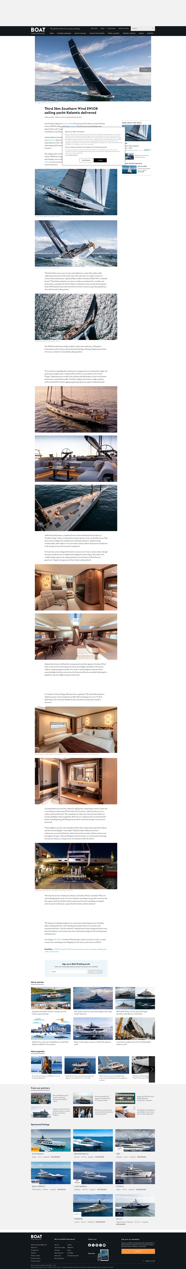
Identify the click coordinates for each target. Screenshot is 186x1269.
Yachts (57, 1245)
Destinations (59, 1253)
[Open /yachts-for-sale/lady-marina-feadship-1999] (93, 1173)
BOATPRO (150, 33)
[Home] (39, 31)
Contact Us (35, 1250)
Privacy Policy (35, 1261)
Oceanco (119, 1157)
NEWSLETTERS (123, 28)
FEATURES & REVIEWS (64, 33)
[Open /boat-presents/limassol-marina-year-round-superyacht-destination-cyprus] (41, 1098)
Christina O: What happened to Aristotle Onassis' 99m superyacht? (146, 1077)
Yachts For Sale (60, 1247)
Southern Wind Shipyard (130, 146)
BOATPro (58, 939)
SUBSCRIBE (111, 28)
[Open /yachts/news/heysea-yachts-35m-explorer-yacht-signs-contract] (93, 1028)
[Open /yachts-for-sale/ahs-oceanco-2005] (135, 1140)
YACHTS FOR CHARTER (97, 33)
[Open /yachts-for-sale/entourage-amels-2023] (51, 1140)
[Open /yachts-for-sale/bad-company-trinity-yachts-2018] (51, 1173)
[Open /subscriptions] (101, 1256)
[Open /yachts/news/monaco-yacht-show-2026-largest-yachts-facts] (135, 998)
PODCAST (94, 28)
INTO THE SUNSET (142, 166)
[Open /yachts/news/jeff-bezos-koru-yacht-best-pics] (46, 1065)
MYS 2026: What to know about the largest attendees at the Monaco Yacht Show (131, 1012)
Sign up (138, 1251)
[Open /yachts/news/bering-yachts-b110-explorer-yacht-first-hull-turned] (135, 1028)
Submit (95, 972)
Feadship (77, 1189)
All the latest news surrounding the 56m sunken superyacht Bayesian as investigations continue (113, 1078)
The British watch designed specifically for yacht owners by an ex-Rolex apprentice (146, 1112)
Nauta (47, 162)
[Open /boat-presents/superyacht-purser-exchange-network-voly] (83, 1112)
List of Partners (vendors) (71, 155)
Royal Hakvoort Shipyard (124, 1222)
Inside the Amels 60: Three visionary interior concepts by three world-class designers (61, 1112)
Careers (33, 1253)
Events (69, 1245)
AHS (118, 1154)
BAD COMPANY (38, 1186)
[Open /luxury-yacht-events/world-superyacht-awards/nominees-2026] (128, 156)
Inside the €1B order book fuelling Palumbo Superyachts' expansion (145, 1098)
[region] (93, 146)
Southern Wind (67, 123)
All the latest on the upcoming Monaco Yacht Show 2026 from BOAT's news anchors (50, 1043)
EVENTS (141, 33)
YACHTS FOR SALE (80, 33)
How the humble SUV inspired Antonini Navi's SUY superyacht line (103, 1098)
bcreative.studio (73, 1255)
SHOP (102, 28)
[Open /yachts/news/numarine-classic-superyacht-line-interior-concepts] (51, 998)
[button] (145, 69)
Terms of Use (35, 1255)
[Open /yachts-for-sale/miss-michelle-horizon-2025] (93, 1140)
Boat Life (58, 1255)
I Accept (100, 160)
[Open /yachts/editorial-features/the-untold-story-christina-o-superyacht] (147, 1065)
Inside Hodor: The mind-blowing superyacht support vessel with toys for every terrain (79, 1077)
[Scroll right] (152, 1069)
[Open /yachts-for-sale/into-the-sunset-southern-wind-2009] (129, 170)
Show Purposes (86, 160)
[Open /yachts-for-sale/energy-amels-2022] (135, 1173)
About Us (34, 1247)
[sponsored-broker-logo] (35, 1151)
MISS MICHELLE (81, 1154)
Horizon (77, 1157)
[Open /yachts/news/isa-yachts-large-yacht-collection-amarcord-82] (93, 998)
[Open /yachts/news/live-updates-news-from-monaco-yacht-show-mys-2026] (51, 1028)
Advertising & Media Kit (39, 1245)
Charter (57, 1250)
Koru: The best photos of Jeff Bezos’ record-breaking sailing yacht (46, 1077)
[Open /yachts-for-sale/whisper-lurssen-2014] (93, 1205)
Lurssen (76, 1222)
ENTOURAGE (38, 1154)
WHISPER (78, 1219)
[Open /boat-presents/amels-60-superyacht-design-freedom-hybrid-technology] (41, 1112)
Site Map (70, 1253)
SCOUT (119, 1219)
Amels (34, 1157)
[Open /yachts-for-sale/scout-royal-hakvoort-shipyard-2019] (135, 1205)
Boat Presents (59, 1258)
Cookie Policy (35, 1258)
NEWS (52, 33)
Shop (69, 1250)
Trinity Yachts (36, 1189)
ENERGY (120, 1186)
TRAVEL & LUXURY (113, 33)
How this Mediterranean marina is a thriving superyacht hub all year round (60, 1098)
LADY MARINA (80, 1186)
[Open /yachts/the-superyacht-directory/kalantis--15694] (136, 133)
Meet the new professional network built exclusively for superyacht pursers (104, 1112)
